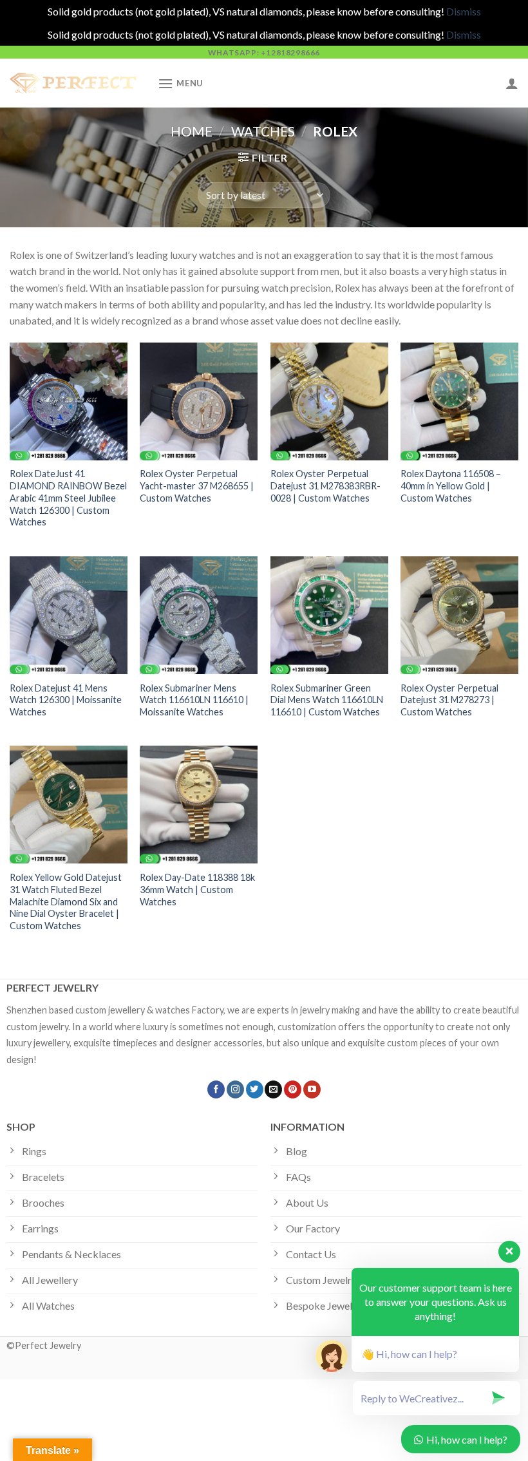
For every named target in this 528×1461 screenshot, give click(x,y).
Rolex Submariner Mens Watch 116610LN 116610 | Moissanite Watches (194, 700)
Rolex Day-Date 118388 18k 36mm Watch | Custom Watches (197, 889)
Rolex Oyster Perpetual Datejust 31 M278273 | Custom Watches (449, 700)
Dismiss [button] (463, 11)
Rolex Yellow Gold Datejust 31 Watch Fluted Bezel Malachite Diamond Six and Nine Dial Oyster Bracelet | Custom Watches (66, 901)
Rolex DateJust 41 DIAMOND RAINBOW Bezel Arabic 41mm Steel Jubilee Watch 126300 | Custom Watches (68, 497)
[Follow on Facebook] (216, 1089)
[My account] (511, 83)
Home (191, 131)
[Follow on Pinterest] (292, 1089)
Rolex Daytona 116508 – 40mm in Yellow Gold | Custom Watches (451, 485)
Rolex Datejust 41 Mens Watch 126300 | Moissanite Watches (66, 700)
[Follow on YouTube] (312, 1089)
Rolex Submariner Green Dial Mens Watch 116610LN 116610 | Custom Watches (326, 700)
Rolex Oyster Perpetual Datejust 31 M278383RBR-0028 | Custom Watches (325, 485)
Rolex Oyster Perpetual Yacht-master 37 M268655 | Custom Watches (197, 485)
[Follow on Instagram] (235, 1089)
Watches (263, 131)
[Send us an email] (273, 1089)
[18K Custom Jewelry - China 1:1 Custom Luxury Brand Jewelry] (74, 83)
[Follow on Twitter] (254, 1089)
